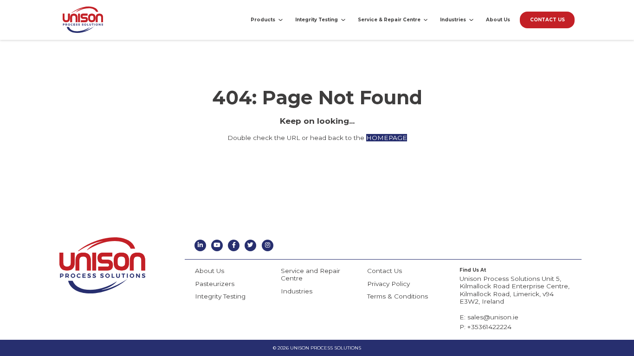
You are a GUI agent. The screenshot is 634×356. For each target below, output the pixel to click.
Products (263, 19)
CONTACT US (547, 19)
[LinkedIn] (200, 245)
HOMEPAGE (386, 137)
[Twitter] (250, 245)
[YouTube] (217, 245)
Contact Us (384, 270)
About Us (498, 19)
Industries (453, 19)
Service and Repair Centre (310, 274)
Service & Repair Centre (389, 19)
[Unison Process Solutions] (83, 19)
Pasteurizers (214, 283)
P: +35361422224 (485, 327)
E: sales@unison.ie (488, 317)
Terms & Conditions (397, 296)
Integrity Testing (316, 19)
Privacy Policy (388, 283)
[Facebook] (233, 245)
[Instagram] (267, 245)
